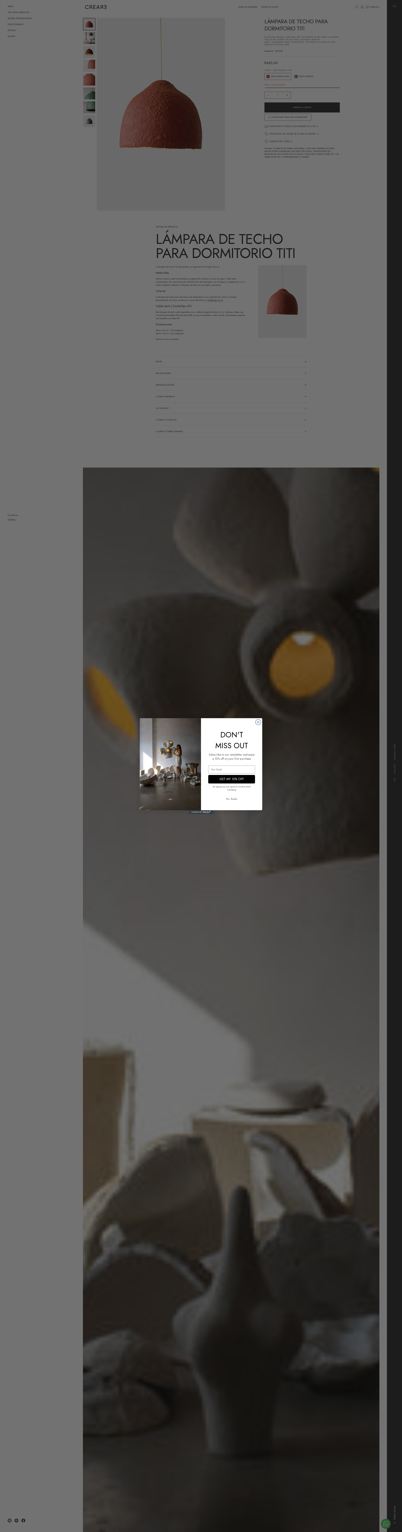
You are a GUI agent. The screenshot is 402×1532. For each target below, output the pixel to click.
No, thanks (231, 799)
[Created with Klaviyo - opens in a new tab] (201, 812)
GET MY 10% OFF (232, 779)
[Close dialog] (258, 722)
